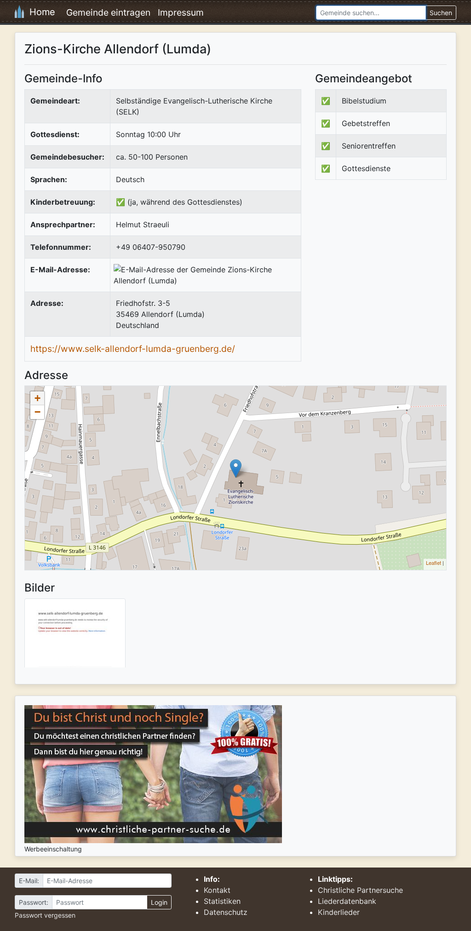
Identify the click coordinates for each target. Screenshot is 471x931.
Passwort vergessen (45, 915)
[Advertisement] (392, 262)
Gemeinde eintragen (108, 12)
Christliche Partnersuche (360, 890)
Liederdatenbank (347, 901)
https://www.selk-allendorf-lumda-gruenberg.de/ (132, 348)
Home (39, 11)
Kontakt (217, 890)
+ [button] (37, 398)
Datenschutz (225, 912)
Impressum (181, 12)
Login (159, 902)
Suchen (441, 13)
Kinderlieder (339, 912)
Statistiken (222, 901)
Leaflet (433, 562)
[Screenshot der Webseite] (75, 636)
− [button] (37, 412)
